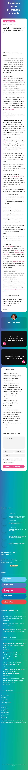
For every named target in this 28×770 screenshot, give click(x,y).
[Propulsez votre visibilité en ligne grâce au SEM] (4, 530)
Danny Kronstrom (14, 322)
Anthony (5, 616)
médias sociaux (9, 246)
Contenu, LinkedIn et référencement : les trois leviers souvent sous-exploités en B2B (17, 516)
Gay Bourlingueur (5, 705)
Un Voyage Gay (5, 709)
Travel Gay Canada (6, 702)
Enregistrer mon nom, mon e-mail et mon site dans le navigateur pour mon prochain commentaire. (13, 460)
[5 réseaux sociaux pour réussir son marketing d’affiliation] (4, 523)
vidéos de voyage (9, 109)
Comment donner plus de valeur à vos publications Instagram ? (17, 537)
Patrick (5, 629)
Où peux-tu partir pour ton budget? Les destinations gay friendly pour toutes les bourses (14, 681)
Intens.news (4, 717)
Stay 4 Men (4, 715)
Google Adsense (7, 142)
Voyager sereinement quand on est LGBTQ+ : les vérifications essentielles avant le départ (14, 671)
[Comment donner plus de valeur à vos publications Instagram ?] (4, 537)
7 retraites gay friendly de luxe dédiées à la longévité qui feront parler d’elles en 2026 (13, 655)
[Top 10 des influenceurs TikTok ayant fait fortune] (4, 544)
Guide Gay (4, 707)
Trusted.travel (4, 710)
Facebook (16, 250)
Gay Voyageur (4, 699)
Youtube (5, 78)
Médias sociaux (9, 21)
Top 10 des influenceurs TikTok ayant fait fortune (17, 544)
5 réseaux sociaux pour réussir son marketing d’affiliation (17, 523)
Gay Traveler (4, 719)
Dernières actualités (8, 638)
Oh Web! (3, 697)
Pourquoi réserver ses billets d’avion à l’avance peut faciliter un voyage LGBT (14, 645)
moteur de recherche (17, 176)
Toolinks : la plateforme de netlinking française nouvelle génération (14, 618)
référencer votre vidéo (19, 261)
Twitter (6, 252)
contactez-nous (9, 724)
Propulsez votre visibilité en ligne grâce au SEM (17, 530)
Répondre (5, 398)
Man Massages (5, 714)
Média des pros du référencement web (14, 8)
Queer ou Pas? (5, 704)
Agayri (3, 700)
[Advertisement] (14, 488)
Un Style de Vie (5, 712)
